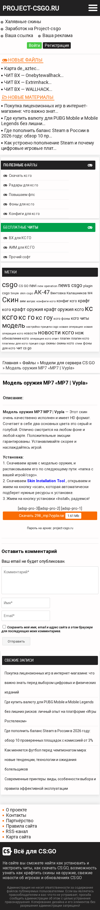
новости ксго (56, 332)
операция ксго (40, 338)
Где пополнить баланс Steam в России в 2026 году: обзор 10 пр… (45, 133)
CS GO (23, 286)
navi (32, 285)
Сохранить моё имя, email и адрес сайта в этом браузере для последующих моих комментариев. (47, 629)
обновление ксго (15, 338)
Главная (10, 362)
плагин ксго (80, 338)
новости (30, 333)
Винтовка (58, 293)
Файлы (29, 362)
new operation (47, 286)
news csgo (70, 285)
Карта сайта (18, 836)
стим (78, 343)
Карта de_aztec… (21, 68)
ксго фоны (62, 318)
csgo (10, 284)
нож (79, 332)
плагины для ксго (15, 343)
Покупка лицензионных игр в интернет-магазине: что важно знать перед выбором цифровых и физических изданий (50, 682)
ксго (9, 317)
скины (51, 343)
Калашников (77, 293)
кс (89, 308)
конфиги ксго (46, 301)
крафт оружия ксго (64, 309)
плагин (65, 338)
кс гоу (44, 317)
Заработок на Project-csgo (33, 28)
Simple (15, 293)
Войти (34, 45)
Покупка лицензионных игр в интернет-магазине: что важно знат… (44, 108)
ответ (55, 338)
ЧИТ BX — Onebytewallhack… (34, 75)
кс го (26, 317)
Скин (10, 300)
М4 (90, 293)
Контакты (16, 815)
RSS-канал (17, 831)
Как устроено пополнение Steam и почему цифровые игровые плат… (47, 145)
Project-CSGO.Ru (31, 8)
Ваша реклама (58, 35)
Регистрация (57, 45)
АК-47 (41, 292)
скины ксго (65, 343)
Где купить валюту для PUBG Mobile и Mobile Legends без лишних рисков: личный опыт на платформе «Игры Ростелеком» (50, 711)
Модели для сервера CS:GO (67, 362)
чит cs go (24, 348)
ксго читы (80, 318)
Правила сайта (21, 826)
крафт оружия (27, 309)
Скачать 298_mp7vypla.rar (49, 515)
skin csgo (26, 293)
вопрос (31, 301)
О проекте (16, 809)
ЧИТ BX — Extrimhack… (28, 82)
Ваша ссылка (19, 35)
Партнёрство (19, 820)
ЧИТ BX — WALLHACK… (28, 89)
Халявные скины (23, 21)
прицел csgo (37, 343)
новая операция (71, 326)
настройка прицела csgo (42, 326)
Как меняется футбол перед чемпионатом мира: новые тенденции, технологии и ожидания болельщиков (46, 759)
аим (23, 301)
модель (13, 325)
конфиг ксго (67, 301)
